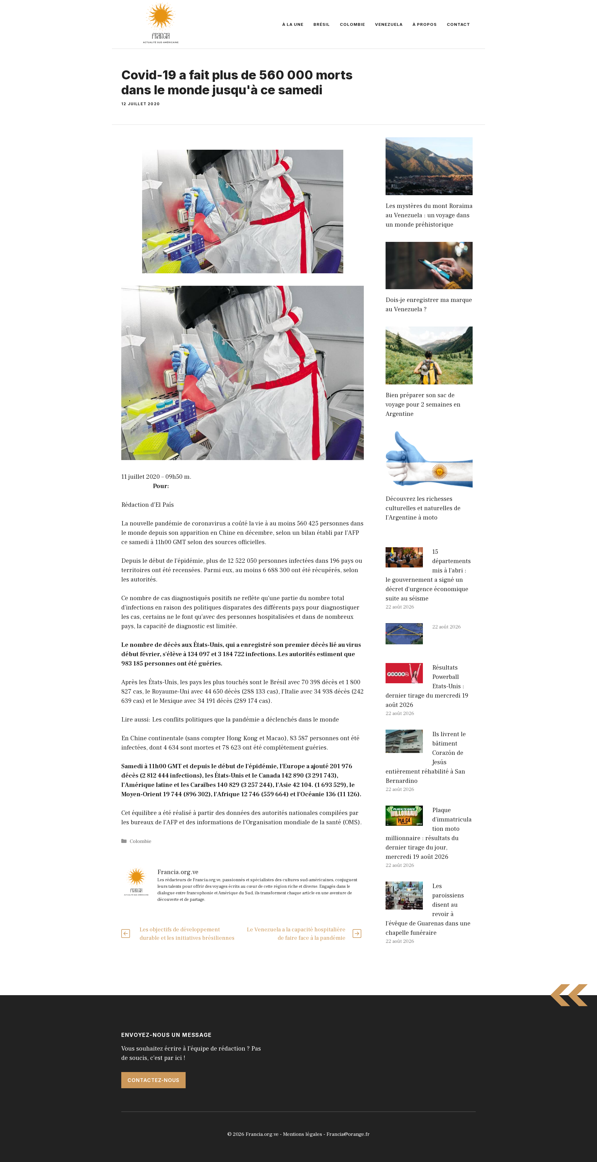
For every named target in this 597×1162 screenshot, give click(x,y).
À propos (425, 24)
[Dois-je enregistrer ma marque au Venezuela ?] (429, 284)
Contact (458, 24)
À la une (292, 24)
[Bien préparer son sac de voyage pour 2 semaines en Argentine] (429, 380)
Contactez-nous (153, 1080)
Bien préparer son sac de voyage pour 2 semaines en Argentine (423, 404)
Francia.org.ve (262, 1134)
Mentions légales (302, 1134)
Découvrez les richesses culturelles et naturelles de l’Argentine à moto (423, 508)
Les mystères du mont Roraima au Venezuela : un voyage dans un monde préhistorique (429, 215)
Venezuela (389, 24)
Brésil (321, 24)
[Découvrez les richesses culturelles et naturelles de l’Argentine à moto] (429, 483)
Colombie (352, 24)
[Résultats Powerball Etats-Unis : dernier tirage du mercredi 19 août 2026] (404, 679)
